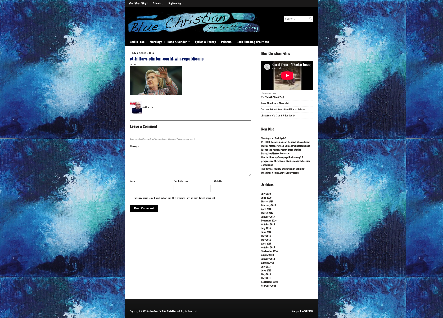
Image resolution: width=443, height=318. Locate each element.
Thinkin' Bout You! (274, 97)
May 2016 (266, 236)
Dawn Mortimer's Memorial (275, 103)
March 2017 (267, 213)
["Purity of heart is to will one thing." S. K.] (194, 22)
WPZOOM (308, 311)
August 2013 (267, 262)
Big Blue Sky (175, 3)
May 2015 (266, 239)
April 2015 (266, 243)
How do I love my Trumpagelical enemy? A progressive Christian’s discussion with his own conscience (285, 161)
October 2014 (268, 247)
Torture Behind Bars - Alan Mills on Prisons (283, 109)
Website (218, 181)
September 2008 (269, 282)
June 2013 (266, 270)
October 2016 (268, 224)
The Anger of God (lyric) (273, 138)
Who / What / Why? (138, 3)
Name (132, 181)
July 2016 (266, 228)
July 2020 (266, 193)
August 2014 (267, 255)
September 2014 (269, 251)
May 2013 (266, 274)
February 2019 (268, 205)
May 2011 (266, 278)
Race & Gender (177, 42)
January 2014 (268, 258)
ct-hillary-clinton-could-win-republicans (167, 58)
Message (134, 146)
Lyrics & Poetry (205, 42)
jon (134, 64)
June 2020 (266, 197)
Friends (157, 3)
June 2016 (266, 232)
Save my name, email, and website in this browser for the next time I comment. (175, 198)
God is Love (137, 42)
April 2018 (266, 209)
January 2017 (268, 216)
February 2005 (268, 285)
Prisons (226, 42)
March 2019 (267, 201)
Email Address (181, 181)
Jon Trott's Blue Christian (163, 311)
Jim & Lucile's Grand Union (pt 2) (278, 115)
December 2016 (269, 220)
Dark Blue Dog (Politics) (253, 42)
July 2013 (266, 266)
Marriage (156, 42)
